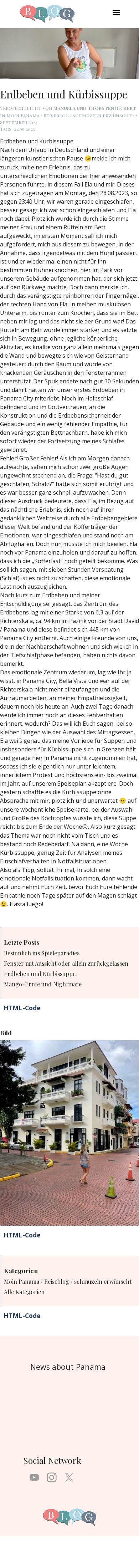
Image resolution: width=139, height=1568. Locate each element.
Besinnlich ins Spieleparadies (41, 953)
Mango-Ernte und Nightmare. (43, 984)
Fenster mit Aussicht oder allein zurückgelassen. (67, 963)
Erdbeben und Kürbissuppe (40, 973)
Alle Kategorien (24, 1292)
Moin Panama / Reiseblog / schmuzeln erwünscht (68, 1281)
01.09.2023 (24, 129)
